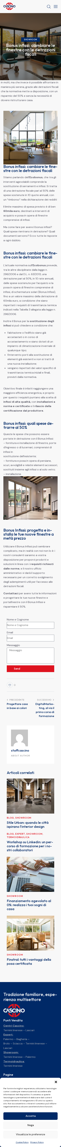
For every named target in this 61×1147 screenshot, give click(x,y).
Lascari (30, 1030)
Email (10, 632)
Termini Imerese (13, 1030)
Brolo (6, 1043)
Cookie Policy (22, 1142)
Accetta (31, 1116)
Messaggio (13, 645)
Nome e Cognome (18, 619)
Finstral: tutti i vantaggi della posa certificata (29, 962)
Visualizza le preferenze (30, 1134)
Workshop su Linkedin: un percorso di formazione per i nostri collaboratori (30, 846)
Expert (20, 833)
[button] (56, 1082)
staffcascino (20, 750)
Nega (30, 1125)
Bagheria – (22, 1039)
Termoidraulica (18, 837)
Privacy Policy (37, 1142)
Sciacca (18, 1043)
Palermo (8, 1039)
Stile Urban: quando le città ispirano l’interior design (28, 825)
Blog (10, 817)
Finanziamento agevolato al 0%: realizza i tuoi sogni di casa (29, 905)
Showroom (30, 39)
